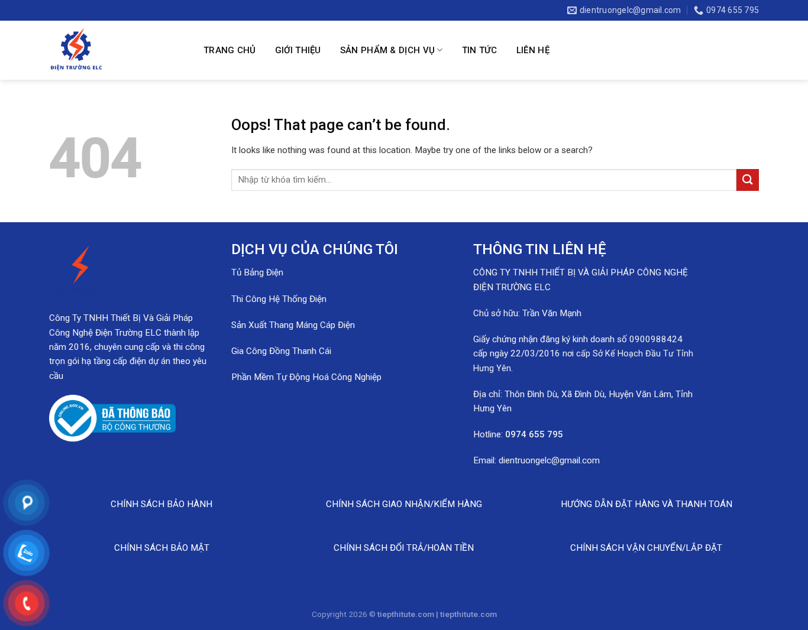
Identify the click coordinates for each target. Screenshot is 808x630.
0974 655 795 (534, 434)
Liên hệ (533, 50)
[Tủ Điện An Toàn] (116, 50)
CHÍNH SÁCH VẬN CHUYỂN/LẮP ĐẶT (646, 548)
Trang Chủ (229, 50)
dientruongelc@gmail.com (549, 460)
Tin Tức (479, 50)
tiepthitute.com (468, 614)
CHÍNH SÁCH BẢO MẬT (161, 548)
